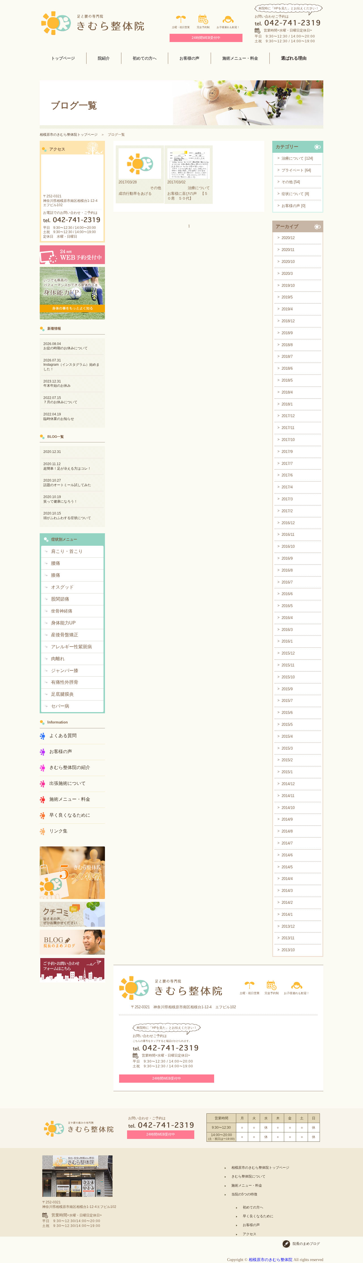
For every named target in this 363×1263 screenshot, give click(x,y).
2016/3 (287, 630)
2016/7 (287, 582)
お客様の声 (251, 1225)
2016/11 (288, 534)
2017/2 (287, 511)
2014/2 (287, 902)
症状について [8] (295, 194)
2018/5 (287, 380)
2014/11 (288, 796)
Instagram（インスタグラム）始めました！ (71, 364)
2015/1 (287, 772)
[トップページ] (92, 13)
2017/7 (287, 463)
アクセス (249, 1234)
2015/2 (287, 760)
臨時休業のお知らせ (58, 416)
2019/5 (287, 297)
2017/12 (288, 416)
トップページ (63, 58)
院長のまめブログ (306, 1244)
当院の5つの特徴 (244, 1194)
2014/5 (287, 867)
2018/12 (288, 321)
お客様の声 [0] (293, 206)
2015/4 (287, 736)
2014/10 (288, 808)
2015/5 (287, 724)
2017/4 (287, 487)
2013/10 (288, 950)
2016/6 (287, 594)
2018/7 (287, 356)
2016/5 (287, 606)
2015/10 (288, 677)
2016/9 (287, 558)
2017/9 (287, 451)
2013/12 (288, 926)
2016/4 (287, 618)
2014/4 (287, 879)
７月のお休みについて (60, 400)
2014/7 (287, 843)
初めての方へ (253, 1207)
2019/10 (288, 285)
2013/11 (288, 938)
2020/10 (288, 262)
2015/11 (288, 665)
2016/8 (287, 570)
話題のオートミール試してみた (67, 482)
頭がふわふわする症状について (67, 515)
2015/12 (288, 653)
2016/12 (288, 523)
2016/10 (288, 546)
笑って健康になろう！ (60, 499)
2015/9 (287, 689)
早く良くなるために (258, 1216)
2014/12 (288, 784)
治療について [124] (297, 158)
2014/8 (287, 831)
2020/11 (288, 250)
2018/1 (287, 404)
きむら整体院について (248, 1176)
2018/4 (287, 392)
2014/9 (287, 819)
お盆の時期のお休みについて (65, 346)
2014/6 (287, 855)
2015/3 (287, 748)
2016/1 (287, 641)
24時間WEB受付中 (206, 38)
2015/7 (287, 701)
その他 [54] (291, 182)
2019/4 (287, 309)
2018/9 (287, 333)
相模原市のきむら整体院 (270, 1260)
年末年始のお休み (57, 383)
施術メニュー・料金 (240, 58)
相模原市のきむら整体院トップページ (69, 135)
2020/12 (288, 238)
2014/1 (287, 914)
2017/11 (288, 428)
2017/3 (287, 499)
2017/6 (287, 475)
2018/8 (287, 345)
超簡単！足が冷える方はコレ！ (67, 466)
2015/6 (287, 712)
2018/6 (287, 368)
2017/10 (288, 440)
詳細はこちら (140, 174)
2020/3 (287, 273)
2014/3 (287, 890)
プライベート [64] (296, 170)
